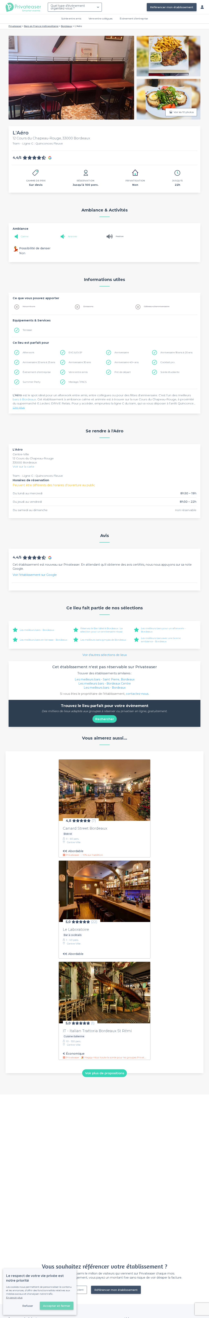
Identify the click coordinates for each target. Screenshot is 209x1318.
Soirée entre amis (71, 18)
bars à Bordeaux (24, 399)
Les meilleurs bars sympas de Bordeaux (103, 639)
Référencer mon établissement (171, 7)
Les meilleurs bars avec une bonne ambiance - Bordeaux (161, 640)
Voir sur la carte (23, 466)
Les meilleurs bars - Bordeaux (37, 629)
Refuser (27, 1305)
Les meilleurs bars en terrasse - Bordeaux (43, 639)
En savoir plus (14, 1297)
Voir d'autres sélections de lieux (104, 655)
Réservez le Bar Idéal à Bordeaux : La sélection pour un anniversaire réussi (101, 630)
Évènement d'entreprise (134, 18)
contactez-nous (137, 694)
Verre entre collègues (100, 18)
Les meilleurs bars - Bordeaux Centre (104, 683)
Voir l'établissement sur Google (35, 575)
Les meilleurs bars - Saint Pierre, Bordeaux (105, 679)
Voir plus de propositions (104, 1073)
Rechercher (104, 719)
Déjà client (77, 1289)
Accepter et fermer (56, 1305)
